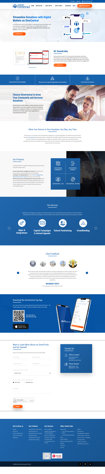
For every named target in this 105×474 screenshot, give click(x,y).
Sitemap (62, 445)
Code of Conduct (82, 441)
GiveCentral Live (33, 431)
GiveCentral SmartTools (35, 429)
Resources (68, 5)
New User (17, 382)
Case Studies (63, 439)
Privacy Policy (81, 439)
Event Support (48, 429)
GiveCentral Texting (34, 439)
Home (32, 5)
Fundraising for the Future (49, 442)
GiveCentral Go (33, 435)
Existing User (29, 382)
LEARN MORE (60, 65)
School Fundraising (49, 437)
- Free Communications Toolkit (67, 432)
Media (79, 429)
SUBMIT (18, 406)
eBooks (62, 443)
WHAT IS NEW (58, 5)
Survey (62, 447)
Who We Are (39, 5)
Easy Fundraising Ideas (66, 441)
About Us (15, 431)
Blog (74, 5)
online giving (31, 137)
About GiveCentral (18, 433)
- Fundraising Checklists (67, 435)
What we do (49, 5)
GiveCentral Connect (34, 437)
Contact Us (80, 431)
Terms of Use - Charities (83, 437)
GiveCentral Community (35, 433)
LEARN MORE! (19, 34)
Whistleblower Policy (82, 444)
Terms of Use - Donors (83, 435)
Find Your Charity (84, 6)
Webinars (15, 437)
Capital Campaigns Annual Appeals (50, 432)
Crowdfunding (48, 439)
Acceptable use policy (83, 433)
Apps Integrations (49, 435)
